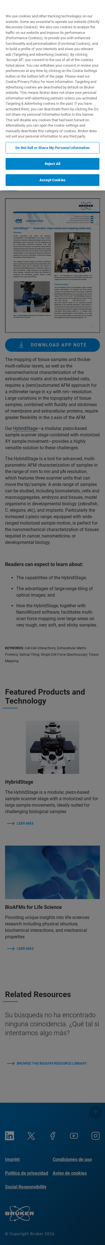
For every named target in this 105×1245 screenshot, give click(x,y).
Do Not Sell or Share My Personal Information (52, 148)
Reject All (52, 164)
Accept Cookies (52, 180)
